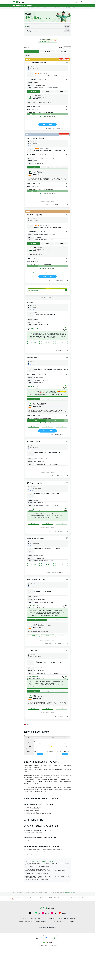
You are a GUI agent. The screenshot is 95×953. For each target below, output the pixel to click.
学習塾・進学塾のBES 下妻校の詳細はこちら (56, 572)
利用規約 (21, 921)
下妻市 (25, 840)
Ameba (40, 937)
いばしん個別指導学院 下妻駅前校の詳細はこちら (55, 128)
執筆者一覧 (59, 918)
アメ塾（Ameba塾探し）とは (29, 918)
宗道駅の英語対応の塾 (38, 852)
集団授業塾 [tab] (63, 51)
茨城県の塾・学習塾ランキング (32, 7)
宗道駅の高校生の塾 (37, 849)
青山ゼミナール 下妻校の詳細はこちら (58, 475)
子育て (55, 913)
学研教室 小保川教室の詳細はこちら (58, 434)
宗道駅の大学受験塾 (28, 852)
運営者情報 (72, 918)
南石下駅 (41, 832)
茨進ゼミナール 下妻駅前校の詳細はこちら (57, 280)
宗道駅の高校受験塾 (57, 849)
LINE (39, 913)
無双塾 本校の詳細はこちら (60, 350)
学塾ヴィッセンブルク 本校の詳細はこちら (57, 531)
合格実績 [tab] (47, 120)
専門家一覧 (65, 918)
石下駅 (32, 832)
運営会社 (53, 921)
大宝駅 (36, 832)
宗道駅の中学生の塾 (28, 849)
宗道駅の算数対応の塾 (59, 852)
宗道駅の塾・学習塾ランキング (58, 7)
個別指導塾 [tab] (47, 51)
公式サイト (40, 753)
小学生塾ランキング (20, 894)
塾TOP (14, 7)
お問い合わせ (60, 921)
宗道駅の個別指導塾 (28, 854)
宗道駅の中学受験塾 (47, 849)
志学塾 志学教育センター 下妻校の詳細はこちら (55, 643)
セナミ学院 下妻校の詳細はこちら (59, 716)
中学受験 (27, 55)
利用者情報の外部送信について (43, 921)
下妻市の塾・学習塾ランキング (45, 7)
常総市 (28, 840)
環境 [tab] (62, 91)
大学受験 (47, 913)
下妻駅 (28, 832)
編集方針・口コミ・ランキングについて (46, 918)
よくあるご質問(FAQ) (69, 921)
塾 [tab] (31, 51)
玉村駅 (25, 832)
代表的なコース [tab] (33, 120)
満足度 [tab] (34, 91)
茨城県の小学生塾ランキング (31, 894)
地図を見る (32, 69)
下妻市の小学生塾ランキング (42, 894)
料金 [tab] (48, 91)
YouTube (64, 913)
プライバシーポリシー (30, 921)
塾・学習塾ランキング (21, 7)
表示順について (28, 47)
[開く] (66, 79)
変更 (68, 26)
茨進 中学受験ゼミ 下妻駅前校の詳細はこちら (56, 204)
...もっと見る (64, 179)
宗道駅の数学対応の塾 (49, 852)
